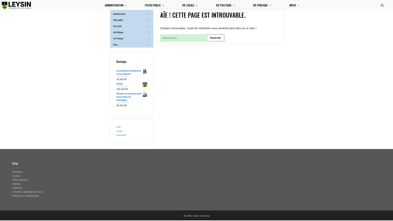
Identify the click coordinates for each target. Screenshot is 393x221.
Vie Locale (117, 26)
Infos (292, 5)
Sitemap (16, 183)
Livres (119, 131)
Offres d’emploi (19, 179)
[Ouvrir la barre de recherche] (382, 5)
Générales (17, 172)
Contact (16, 175)
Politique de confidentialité (25, 195)
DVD (118, 127)
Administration (119, 13)
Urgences (17, 187)
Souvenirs (121, 135)
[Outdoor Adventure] (17, 5)
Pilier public (118, 19)
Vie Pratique (118, 38)
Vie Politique (118, 32)
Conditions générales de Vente (27, 191)
